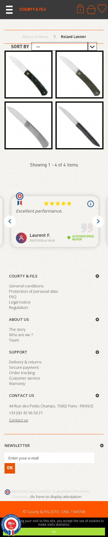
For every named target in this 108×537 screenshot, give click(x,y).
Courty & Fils (23, 276)
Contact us (21, 395)
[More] (28, 74)
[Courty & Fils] (33, 9)
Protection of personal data (33, 291)
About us (19, 319)
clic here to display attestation (55, 496)
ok (54, 532)
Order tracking (22, 372)
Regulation (18, 307)
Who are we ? (21, 334)
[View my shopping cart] (91, 9)
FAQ (12, 296)
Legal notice (20, 302)
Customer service (24, 378)
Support (18, 352)
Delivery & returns (25, 362)
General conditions (26, 286)
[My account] (80, 8)
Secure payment (24, 367)
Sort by (20, 46)
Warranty (17, 383)
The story (17, 329)
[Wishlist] (102, 8)
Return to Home (35, 36)
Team (14, 340)
